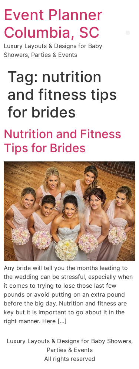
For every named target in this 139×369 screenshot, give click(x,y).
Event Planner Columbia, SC (53, 23)
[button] (128, 33)
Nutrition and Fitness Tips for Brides (62, 141)
